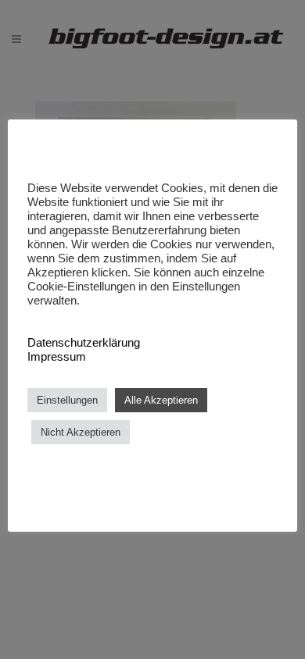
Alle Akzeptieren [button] (161, 400)
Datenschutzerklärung (83, 343)
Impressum (56, 357)
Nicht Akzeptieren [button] (80, 432)
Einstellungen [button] (67, 400)
